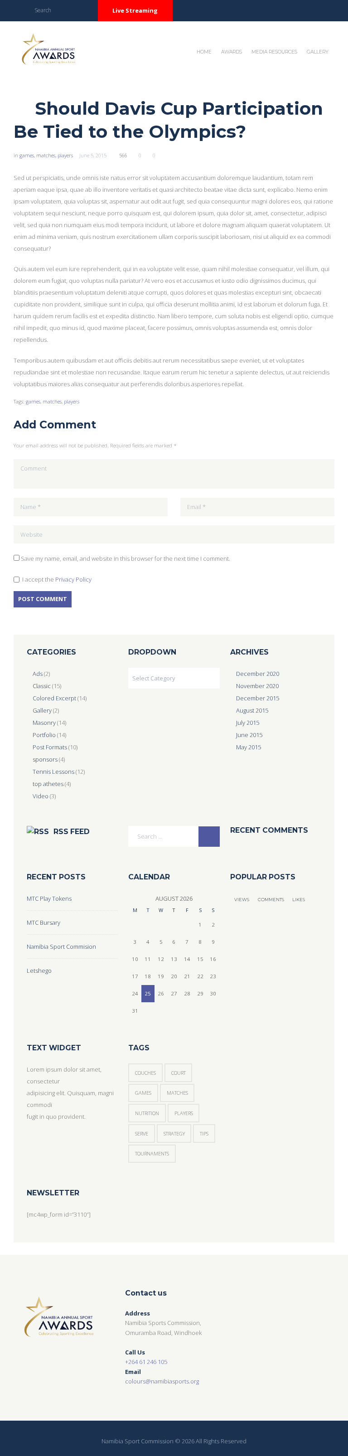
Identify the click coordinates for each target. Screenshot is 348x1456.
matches (45, 155)
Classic (42, 686)
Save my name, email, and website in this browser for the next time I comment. (125, 558)
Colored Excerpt (54, 698)
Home (204, 52)
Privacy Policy (73, 579)
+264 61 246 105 (146, 1362)
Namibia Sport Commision (61, 946)
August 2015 (252, 710)
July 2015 (247, 722)
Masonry (44, 722)
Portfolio (44, 735)
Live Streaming (135, 10)
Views (241, 899)
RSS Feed (71, 831)
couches (145, 1072)
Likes (298, 899)
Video (40, 796)
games (26, 155)
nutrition (147, 1113)
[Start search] (83, 9)
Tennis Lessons (53, 771)
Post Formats (50, 747)
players (65, 155)
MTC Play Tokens (49, 898)
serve (141, 1133)
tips (204, 1133)
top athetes (48, 784)
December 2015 (257, 698)
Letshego (39, 970)
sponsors (45, 759)
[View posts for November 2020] (134, 898)
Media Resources (274, 52)
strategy (174, 1133)
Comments (271, 899)
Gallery (318, 52)
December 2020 (257, 674)
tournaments (152, 1153)
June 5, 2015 (92, 155)
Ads (38, 674)
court (178, 1072)
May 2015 (248, 747)
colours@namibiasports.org (162, 1381)
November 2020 (257, 686)
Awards (231, 52)
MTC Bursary (43, 922)
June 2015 (249, 735)
